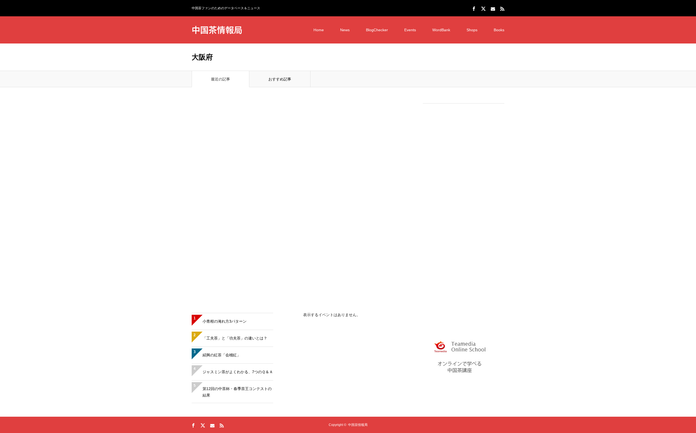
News (345, 30)
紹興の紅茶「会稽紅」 (222, 355)
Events (410, 30)
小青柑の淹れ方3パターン (225, 321)
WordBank (441, 30)
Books (499, 30)
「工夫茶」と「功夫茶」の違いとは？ (235, 338)
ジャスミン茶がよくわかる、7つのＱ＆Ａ (238, 372)
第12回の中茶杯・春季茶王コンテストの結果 (237, 392)
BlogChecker (377, 30)
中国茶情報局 (217, 29)
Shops (472, 30)
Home (318, 30)
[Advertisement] (463, 190)
